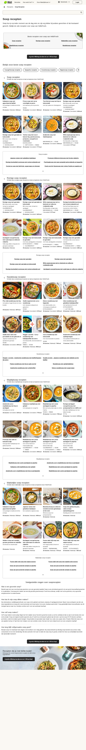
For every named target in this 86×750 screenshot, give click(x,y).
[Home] (4, 7)
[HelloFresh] (8, 2)
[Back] (4, 78)
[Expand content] (43, 171)
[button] (64, 2)
